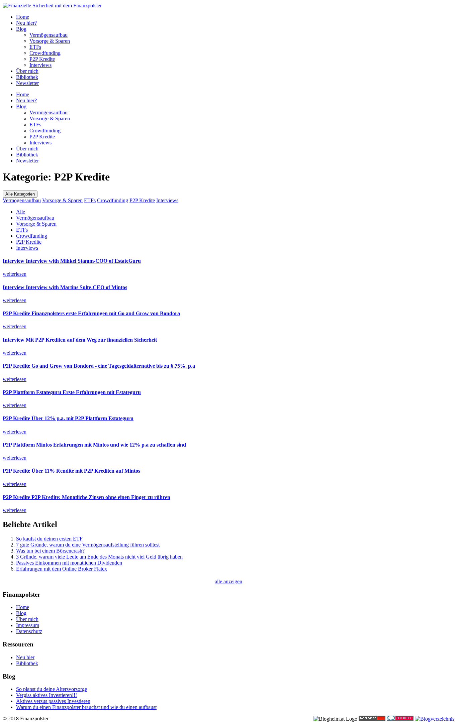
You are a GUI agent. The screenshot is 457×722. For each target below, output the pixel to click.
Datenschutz (29, 631)
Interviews (40, 65)
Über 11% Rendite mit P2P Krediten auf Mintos (71, 471)
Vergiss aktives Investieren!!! (46, 695)
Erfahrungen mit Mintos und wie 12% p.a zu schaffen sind (94, 445)
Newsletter (27, 83)
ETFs (35, 47)
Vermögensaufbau (48, 35)
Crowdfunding (45, 53)
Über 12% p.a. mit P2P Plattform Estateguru (68, 418)
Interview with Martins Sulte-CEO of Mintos (65, 287)
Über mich (27, 71)
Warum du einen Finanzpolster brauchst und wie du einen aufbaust (86, 707)
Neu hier (25, 657)
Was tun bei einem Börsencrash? (50, 551)
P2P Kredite (42, 59)
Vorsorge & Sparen (49, 41)
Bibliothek (27, 77)
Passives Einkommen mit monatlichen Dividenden (69, 563)
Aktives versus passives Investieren (53, 701)
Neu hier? (26, 23)
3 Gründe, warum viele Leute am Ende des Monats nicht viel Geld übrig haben (99, 557)
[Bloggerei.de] (400, 719)
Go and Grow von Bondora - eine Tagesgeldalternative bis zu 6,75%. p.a (99, 366)
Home (22, 17)
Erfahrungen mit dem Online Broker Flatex (61, 569)
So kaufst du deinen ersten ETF (49, 539)
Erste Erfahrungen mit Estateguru (72, 392)
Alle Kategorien (20, 194)
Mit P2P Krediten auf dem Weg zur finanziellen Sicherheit (80, 340)
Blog (21, 29)
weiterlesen (14, 274)
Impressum (27, 625)
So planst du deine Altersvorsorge (51, 689)
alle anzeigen (228, 581)
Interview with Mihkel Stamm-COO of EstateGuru (72, 261)
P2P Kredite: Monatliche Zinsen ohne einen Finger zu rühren (86, 497)
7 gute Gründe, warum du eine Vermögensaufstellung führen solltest (88, 545)
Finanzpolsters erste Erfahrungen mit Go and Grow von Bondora (91, 313)
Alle (20, 212)
